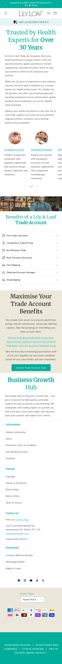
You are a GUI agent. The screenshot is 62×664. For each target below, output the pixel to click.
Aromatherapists (41, 149)
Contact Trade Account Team (31, 367)
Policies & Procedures (16, 483)
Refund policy (51, 621)
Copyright (10, 476)
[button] (6, 13)
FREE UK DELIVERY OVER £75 (34, 22)
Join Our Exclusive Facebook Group (37, 345)
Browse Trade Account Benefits (24, 337)
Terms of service (31, 625)
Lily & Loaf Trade (19, 621)
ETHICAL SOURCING (33, 649)
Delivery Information (16, 432)
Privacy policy (16, 625)
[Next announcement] (56, 4)
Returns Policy (13, 496)
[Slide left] (24, 186)
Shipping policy (47, 625)
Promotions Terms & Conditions (21, 445)
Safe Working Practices (17, 452)
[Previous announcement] (5, 4)
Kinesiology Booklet (15, 562)
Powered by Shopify (35, 621)
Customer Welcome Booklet (19, 555)
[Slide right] (37, 186)
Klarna (9, 438)
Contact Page (22, 519)
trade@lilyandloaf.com (17, 533)
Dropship (10, 458)
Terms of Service (14, 502)
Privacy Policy (12, 489)
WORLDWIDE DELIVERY (18, 645)
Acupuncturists (14, 149)
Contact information (32, 630)
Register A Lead (13, 568)
